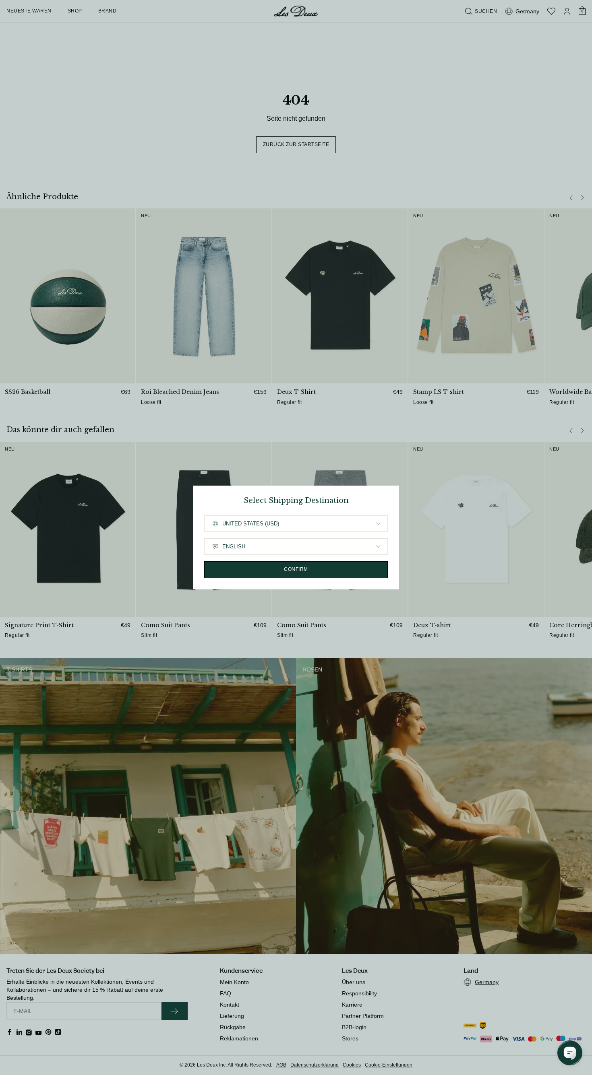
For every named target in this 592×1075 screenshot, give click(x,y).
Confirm (296, 569)
